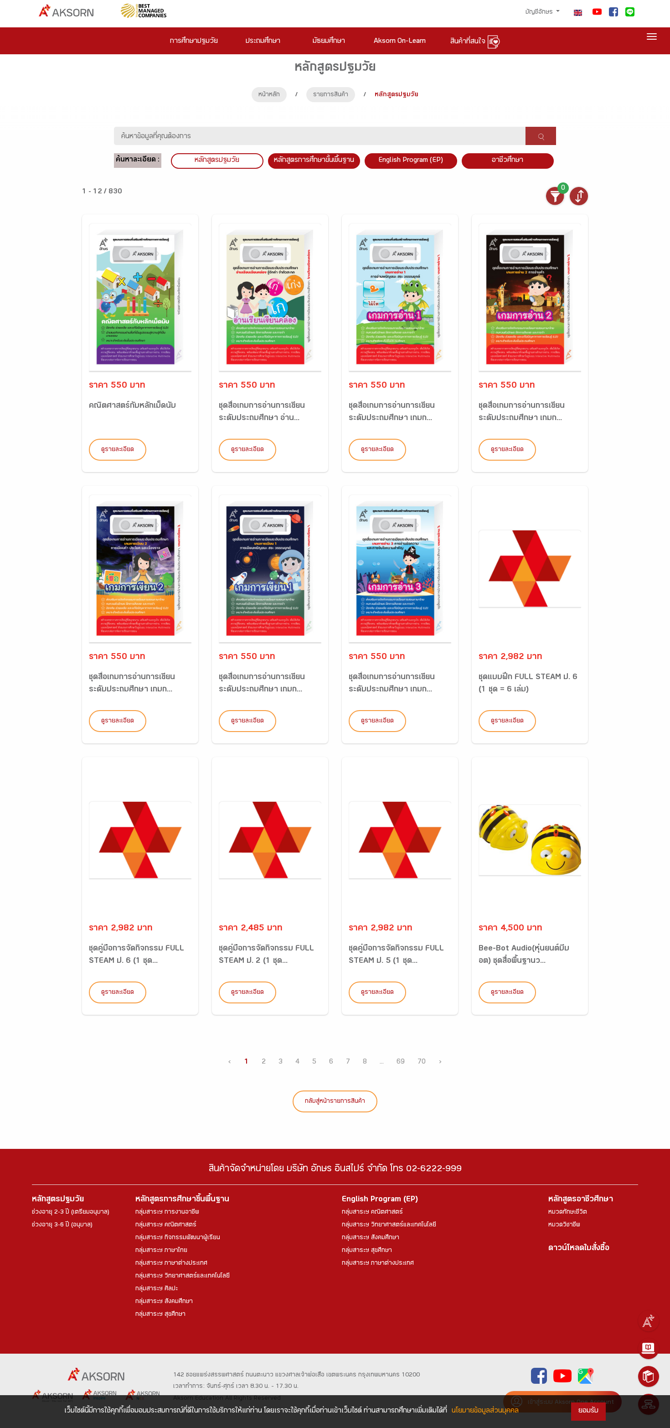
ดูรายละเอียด (117, 450)
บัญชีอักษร (540, 13)
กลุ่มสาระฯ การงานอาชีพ (167, 1212)
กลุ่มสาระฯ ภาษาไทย (161, 1251)
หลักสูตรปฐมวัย (58, 1200)
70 (421, 1062)
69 (401, 1062)
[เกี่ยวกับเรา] (648, 1320)
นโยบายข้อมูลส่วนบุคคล (485, 1411)
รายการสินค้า (330, 95)
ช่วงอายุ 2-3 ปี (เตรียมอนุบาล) (70, 1212)
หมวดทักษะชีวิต (567, 1212)
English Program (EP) (410, 161)
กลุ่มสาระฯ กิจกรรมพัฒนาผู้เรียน (177, 1238)
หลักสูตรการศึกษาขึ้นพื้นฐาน (182, 1200)
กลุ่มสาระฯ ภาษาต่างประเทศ (171, 1264)
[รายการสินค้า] (648, 1376)
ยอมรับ (588, 1411)
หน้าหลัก (269, 95)
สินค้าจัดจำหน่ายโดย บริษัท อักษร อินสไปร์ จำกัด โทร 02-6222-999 (335, 1170)
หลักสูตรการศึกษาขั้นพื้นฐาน (314, 161)
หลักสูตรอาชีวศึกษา (580, 1200)
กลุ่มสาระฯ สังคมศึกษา (164, 1302)
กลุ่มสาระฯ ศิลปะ (156, 1289)
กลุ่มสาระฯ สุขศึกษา (160, 1315)
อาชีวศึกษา (507, 161)
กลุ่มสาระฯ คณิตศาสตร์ (165, 1225)
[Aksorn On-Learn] (648, 1348)
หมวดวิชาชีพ (564, 1225)
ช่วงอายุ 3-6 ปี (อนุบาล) (62, 1225)
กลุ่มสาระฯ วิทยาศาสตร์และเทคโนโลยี (182, 1276)
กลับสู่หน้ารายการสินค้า (335, 1102)
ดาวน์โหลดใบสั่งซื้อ (578, 1249)
